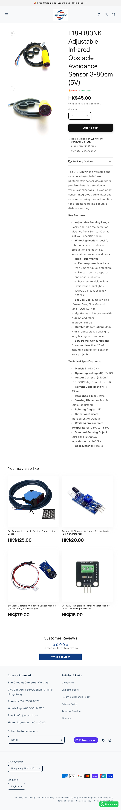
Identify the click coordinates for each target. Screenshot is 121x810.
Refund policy (90, 797)
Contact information (103, 801)
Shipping (72, 104)
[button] (6, 14)
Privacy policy (106, 797)
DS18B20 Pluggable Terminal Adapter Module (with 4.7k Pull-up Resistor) (86, 607)
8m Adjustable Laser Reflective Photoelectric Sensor (31, 532)
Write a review (60, 656)
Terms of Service (71, 711)
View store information (83, 150)
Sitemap (66, 718)
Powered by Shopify (71, 797)
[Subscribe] (60, 740)
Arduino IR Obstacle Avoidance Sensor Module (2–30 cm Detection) (86, 532)
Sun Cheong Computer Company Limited (42, 797)
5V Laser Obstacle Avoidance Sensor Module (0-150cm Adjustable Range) (32, 607)
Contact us (68, 682)
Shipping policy (70, 689)
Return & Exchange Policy (76, 696)
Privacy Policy (70, 704)
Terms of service (65, 801)
